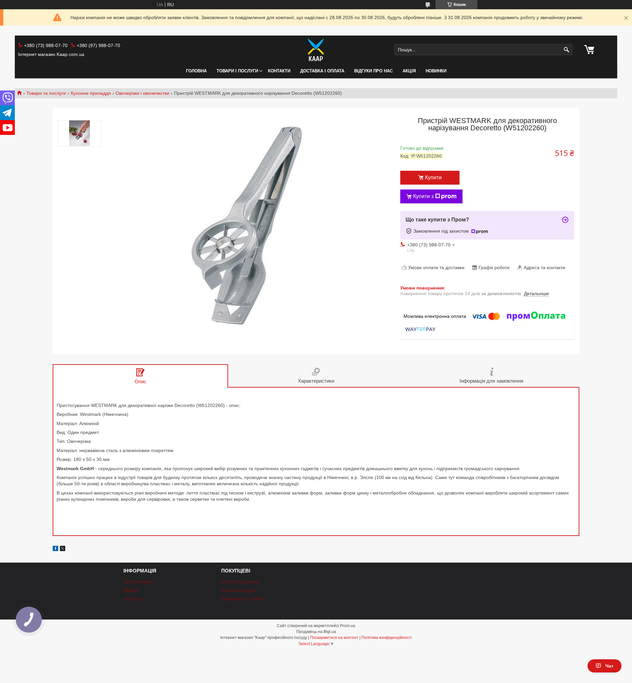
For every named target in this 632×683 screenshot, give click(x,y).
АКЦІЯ (409, 70)
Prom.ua (347, 625)
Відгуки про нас (373, 70)
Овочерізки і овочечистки (142, 93)
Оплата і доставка (240, 581)
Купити (433, 177)
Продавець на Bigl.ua (316, 631)
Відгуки (131, 590)
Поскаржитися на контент (334, 637)
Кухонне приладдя (91, 93)
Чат (609, 666)
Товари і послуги (237, 70)
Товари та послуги (46, 93)
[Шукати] (567, 50)
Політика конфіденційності (386, 637)
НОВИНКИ (436, 70)
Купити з (423, 196)
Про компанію (138, 581)
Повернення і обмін (242, 598)
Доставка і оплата (322, 70)
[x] (62, 549)
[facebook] (55, 549)
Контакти (279, 70)
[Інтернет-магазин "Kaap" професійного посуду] (316, 50)
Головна (196, 70)
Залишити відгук (238, 590)
